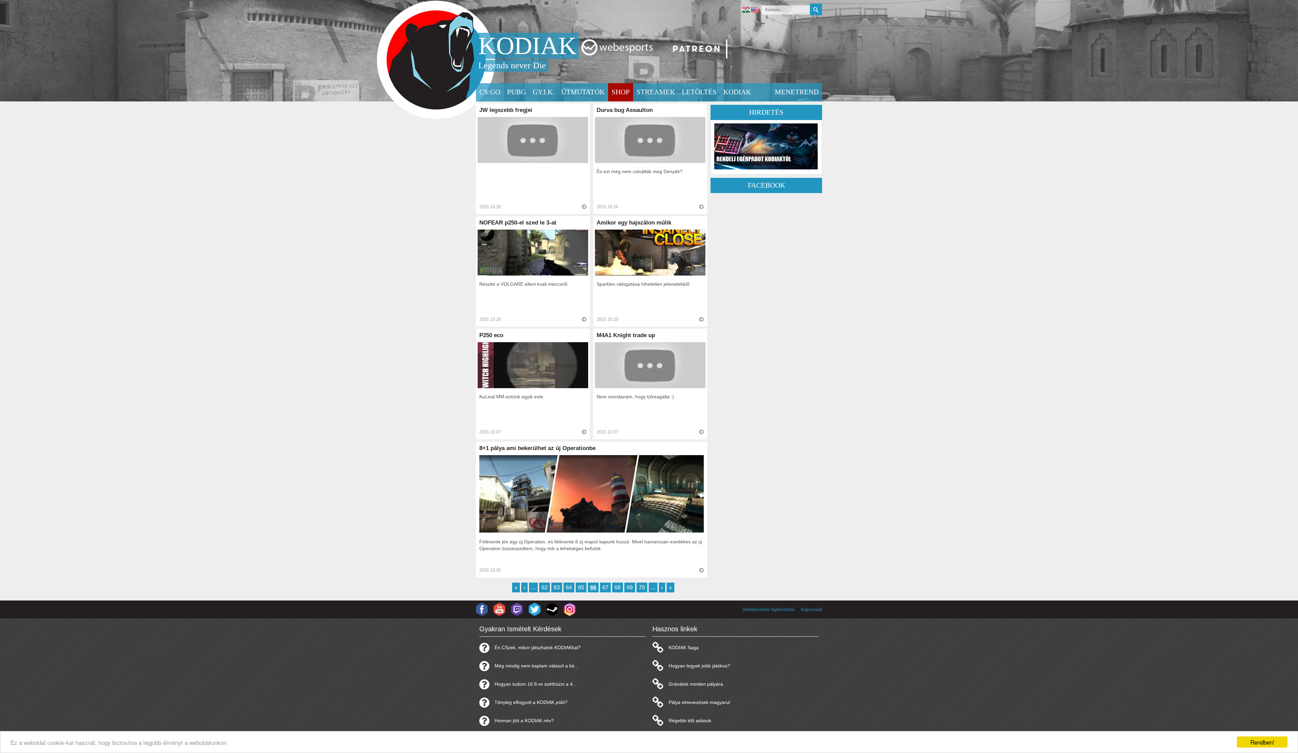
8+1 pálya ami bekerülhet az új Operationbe (537, 448)
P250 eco (491, 335)
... (533, 587)
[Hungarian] (746, 11)
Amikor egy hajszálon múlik (634, 222)
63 (557, 587)
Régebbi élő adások (690, 720)
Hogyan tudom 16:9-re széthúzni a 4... (536, 684)
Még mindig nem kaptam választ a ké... (536, 665)
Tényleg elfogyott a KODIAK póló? (531, 702)
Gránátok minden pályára (696, 684)
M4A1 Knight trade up (626, 335)
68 (618, 587)
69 (630, 587)
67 (605, 587)
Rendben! (1262, 742)
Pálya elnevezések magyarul (699, 702)
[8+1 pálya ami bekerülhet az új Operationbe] (591, 531)
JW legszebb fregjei (505, 110)
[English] (755, 11)
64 (569, 587)
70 (642, 587)
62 (545, 587)
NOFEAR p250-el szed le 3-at (517, 222)
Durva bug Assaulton (625, 110)
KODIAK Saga (684, 647)
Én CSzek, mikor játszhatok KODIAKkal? (538, 647)
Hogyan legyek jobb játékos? (699, 665)
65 (581, 587)
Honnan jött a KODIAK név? (524, 720)
